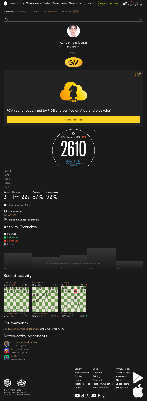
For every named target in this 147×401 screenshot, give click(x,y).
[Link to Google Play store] (138, 377)
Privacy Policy (123, 368)
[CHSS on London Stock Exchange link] (23, 383)
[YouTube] (77, 396)
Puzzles (46, 3)
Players (73, 3)
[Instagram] (103, 396)
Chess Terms (122, 383)
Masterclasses (59, 3)
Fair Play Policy (101, 387)
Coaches (97, 372)
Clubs (91, 3)
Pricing (96, 376)
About (119, 380)
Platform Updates (103, 383)
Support (97, 380)
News (13, 3)
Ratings (82, 3)
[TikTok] (83, 396)
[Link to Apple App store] (138, 391)
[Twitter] (88, 396)
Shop (95, 368)
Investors (121, 376)
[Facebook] (99, 396)
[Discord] (93, 396)
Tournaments (33, 3)
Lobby (20, 3)
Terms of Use (123, 372)
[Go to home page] (5, 3)
